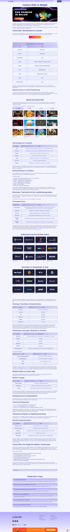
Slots (51, 108)
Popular (17, 108)
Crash (40, 108)
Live (28, 108)
